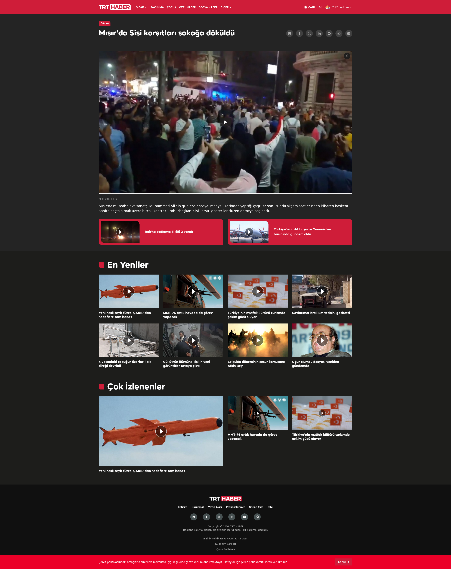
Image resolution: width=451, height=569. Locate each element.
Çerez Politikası (225, 549)
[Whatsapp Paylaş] (338, 33)
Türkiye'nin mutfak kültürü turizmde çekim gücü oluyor (256, 315)
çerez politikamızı (252, 562)
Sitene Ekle (256, 507)
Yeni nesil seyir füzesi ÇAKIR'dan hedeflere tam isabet (125, 315)
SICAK (140, 7)
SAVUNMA (157, 7)
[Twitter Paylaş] (309, 33)
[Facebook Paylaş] (299, 33)
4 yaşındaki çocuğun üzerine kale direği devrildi (125, 364)
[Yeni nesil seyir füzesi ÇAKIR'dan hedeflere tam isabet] (129, 291)
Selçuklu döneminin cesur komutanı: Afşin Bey (256, 364)
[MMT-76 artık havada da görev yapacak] (193, 291)
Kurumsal (198, 507)
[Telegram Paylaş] (329, 33)
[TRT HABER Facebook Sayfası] (206, 516)
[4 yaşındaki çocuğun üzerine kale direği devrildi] (129, 340)
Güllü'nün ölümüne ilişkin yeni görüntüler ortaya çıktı (186, 364)
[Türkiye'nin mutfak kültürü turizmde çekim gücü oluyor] (258, 291)
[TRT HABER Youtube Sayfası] (244, 516)
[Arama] (322, 7)
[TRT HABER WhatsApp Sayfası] (257, 516)
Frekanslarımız (235, 507)
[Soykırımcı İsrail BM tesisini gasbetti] (322, 291)
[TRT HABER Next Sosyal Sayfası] (193, 516)
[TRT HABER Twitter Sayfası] (219, 516)
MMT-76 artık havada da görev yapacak (188, 315)
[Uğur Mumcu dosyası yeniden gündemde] (322, 340)
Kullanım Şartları (225, 543)
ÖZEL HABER (187, 7)
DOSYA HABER (208, 7)
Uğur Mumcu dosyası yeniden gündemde (315, 364)
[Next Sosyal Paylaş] (289, 33)
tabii (270, 507)
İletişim (182, 507)
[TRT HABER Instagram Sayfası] (231, 516)
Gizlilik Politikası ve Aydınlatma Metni (225, 538)
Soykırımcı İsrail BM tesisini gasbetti (321, 313)
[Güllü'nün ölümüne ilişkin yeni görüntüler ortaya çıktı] (193, 340)
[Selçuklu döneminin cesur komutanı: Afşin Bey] (258, 340)
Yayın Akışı (215, 507)
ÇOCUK (171, 7)
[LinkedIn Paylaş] (319, 33)
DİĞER (225, 7)
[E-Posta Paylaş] (348, 33)
